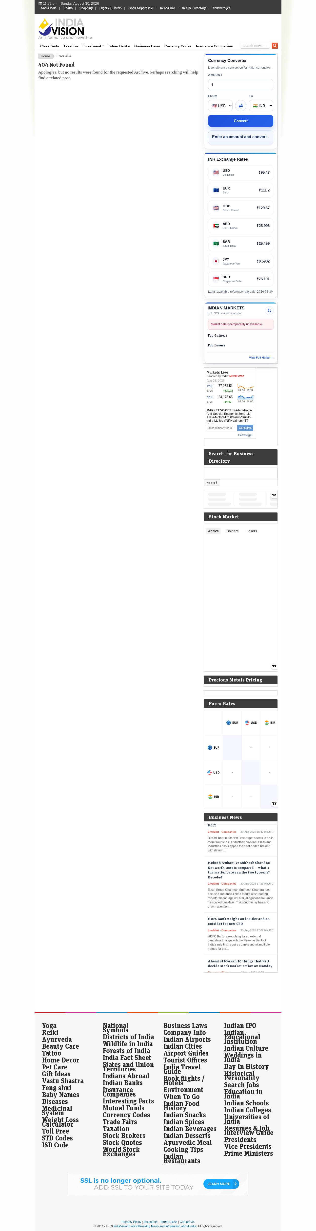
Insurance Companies (214, 46)
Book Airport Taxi (141, 8)
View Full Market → (261, 357)
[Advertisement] (191, 28)
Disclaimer (150, 1222)
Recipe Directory (194, 8)
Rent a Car (167, 8)
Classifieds (49, 46)
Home (45, 56)
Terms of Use (169, 1222)
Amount (215, 75)
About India (49, 8)
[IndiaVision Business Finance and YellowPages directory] (65, 28)
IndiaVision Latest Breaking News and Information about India (155, 1226)
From (212, 96)
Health (68, 8)
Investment (91, 46)
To (251, 96)
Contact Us (187, 1222)
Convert (241, 121)
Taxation (70, 46)
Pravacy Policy (131, 1222)
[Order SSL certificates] (158, 1194)
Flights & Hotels (110, 8)
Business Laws (147, 46)
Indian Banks (119, 46)
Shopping (86, 8)
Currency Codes (178, 46)
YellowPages (222, 8)
